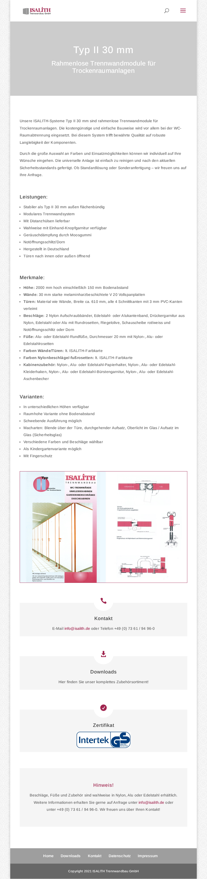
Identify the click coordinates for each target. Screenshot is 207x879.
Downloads (103, 672)
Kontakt (103, 618)
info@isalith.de (77, 628)
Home (48, 856)
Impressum (148, 856)
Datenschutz (120, 856)
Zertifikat (103, 725)
